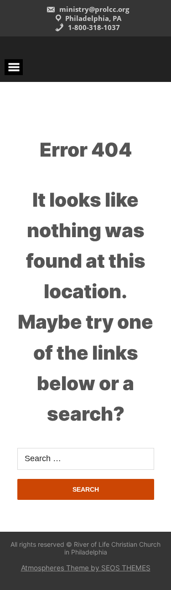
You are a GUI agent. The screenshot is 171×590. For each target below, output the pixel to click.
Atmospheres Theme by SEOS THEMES (85, 568)
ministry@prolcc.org (93, 9)
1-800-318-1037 (93, 27)
